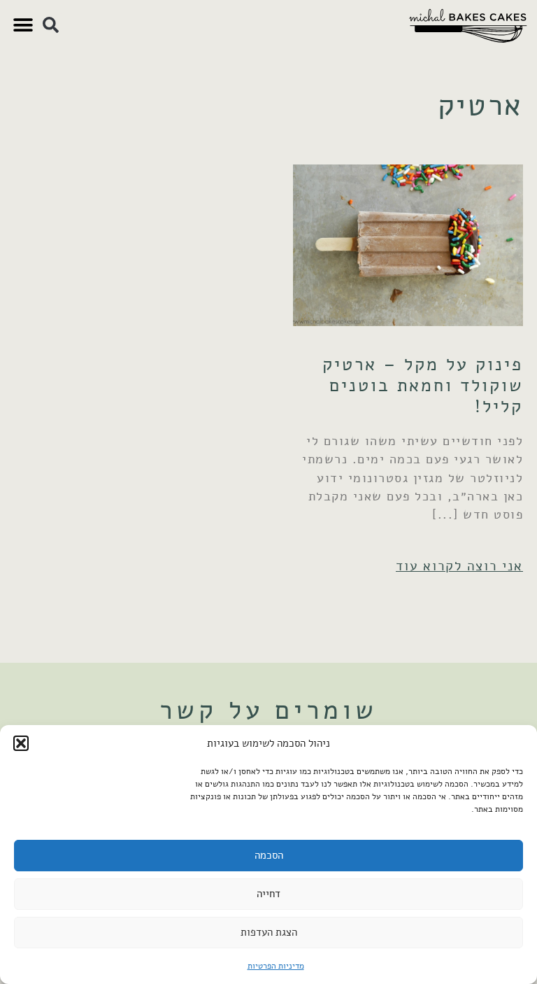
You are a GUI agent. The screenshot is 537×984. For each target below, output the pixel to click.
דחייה (268, 894)
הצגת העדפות (269, 932)
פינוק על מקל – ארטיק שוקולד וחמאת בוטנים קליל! (422, 385)
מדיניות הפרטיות (276, 965)
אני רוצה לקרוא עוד (459, 565)
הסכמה (269, 855)
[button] (21, 743)
